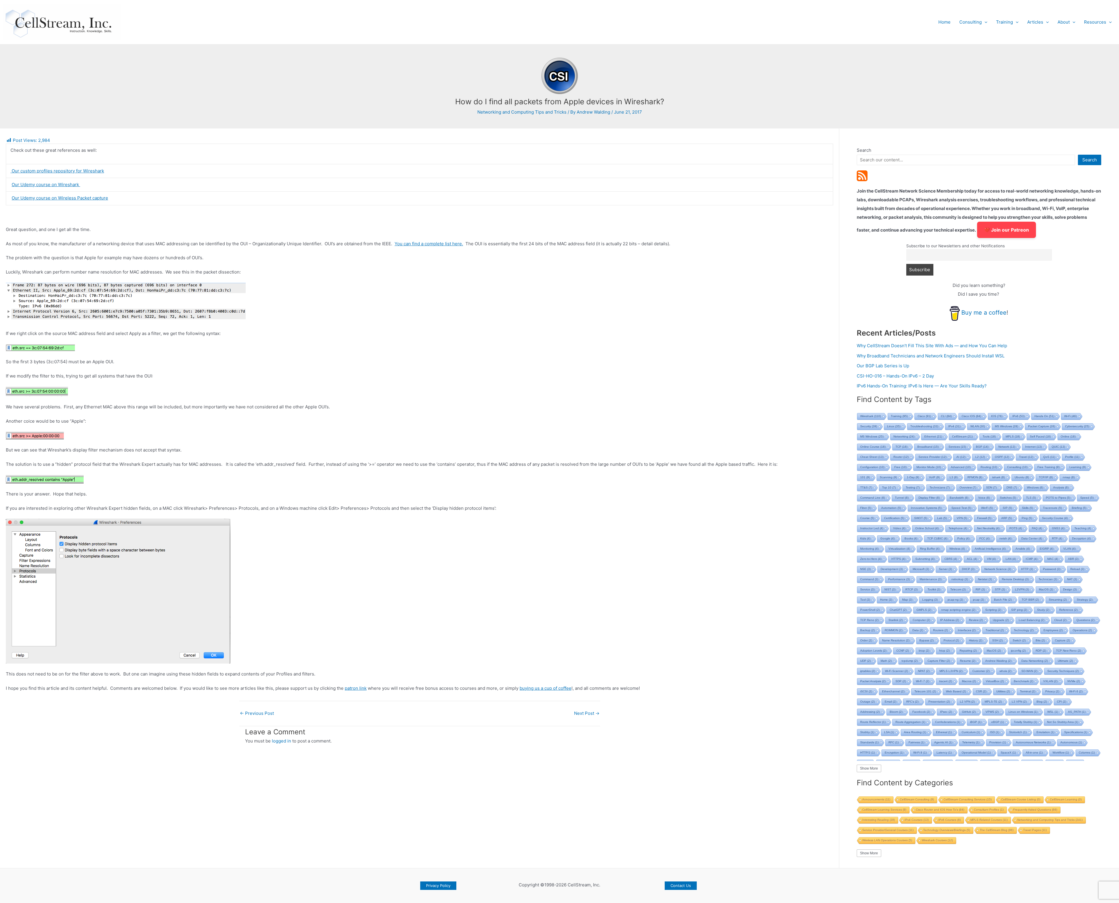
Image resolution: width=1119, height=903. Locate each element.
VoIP (934, 477)
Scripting (993, 609)
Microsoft (921, 569)
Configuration (872, 467)
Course (867, 518)
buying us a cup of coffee (545, 688)
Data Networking (1034, 660)
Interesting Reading (878, 819)
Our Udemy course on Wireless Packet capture (60, 198)
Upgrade (1001, 620)
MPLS (1013, 436)
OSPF (1002, 456)
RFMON (974, 477)
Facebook (921, 711)
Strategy (1084, 599)
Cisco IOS (971, 416)
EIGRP (1046, 548)
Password (1051, 569)
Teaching (1082, 528)
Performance (899, 579)
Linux (893, 426)
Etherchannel (893, 691)
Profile (1072, 456)
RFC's (912, 701)
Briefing (1079, 507)
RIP (980, 589)
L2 (980, 456)
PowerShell (870, 609)
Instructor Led (871, 528)
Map (907, 599)
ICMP (1031, 558)
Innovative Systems (926, 507)
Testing (913, 487)
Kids (865, 538)
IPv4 (954, 426)
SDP (900, 681)
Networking (903, 436)
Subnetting (925, 558)
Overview (968, 487)
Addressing (870, 711)
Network (1006, 446)
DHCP (968, 569)
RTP (1057, 538)
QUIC (1058, 446)
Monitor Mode (928, 467)
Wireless (957, 548)
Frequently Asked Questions (1035, 809)
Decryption (1081, 538)
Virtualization (899, 548)
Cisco (924, 416)
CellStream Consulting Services (968, 799)
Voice (984, 497)
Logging (930, 599)
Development (892, 569)
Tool (865, 599)
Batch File (1003, 599)
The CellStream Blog (997, 830)
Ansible (1023, 548)
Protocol (951, 640)
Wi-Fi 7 (922, 681)
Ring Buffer (929, 548)
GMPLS (923, 609)
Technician (1048, 579)
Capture (1062, 640)
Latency (944, 752)
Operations (1082, 630)
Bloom (896, 711)
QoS (1049, 456)
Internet (1033, 446)
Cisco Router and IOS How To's (940, 809)
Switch (1019, 640)
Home (944, 22)
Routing (989, 467)
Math (886, 660)
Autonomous (1071, 742)
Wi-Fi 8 (920, 752)
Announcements (876, 799)
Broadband (928, 446)
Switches (1008, 497)
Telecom (958, 589)
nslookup (959, 579)
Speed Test (961, 507)
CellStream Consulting (917, 799)
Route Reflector (873, 722)
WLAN (977, 426)
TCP (901, 446)
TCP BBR (1030, 599)
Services (957, 446)
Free (900, 467)
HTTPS (898, 558)
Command (869, 579)
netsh (1005, 538)
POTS (1015, 528)
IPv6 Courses (949, 819)
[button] (984, 22)
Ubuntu (1022, 477)
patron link (356, 688)
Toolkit (934, 589)
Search (864, 150)
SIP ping (1019, 609)
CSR (981, 691)
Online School (927, 528)
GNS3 (1058, 528)
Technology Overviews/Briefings (946, 830)
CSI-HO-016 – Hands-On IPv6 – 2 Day (895, 376)
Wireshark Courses (937, 840)
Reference (1068, 609)
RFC (893, 742)
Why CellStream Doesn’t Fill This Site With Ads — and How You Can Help (932, 345)
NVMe (1073, 681)
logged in (281, 741)
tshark (998, 477)
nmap (1069, 477)
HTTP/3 (867, 752)
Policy (963, 538)
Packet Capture (1041, 426)
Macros (969, 681)
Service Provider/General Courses (888, 830)
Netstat (985, 579)
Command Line (872, 497)
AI (960, 456)
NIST (889, 589)
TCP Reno (869, 620)
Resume (967, 660)
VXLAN (1050, 681)
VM (991, 558)
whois (1005, 671)
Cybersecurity (1077, 426)
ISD (994, 732)
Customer (981, 671)
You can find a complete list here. (429, 243)
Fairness (916, 742)
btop (924, 650)
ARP (1006, 518)
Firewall (984, 518)
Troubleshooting (924, 426)
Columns (1087, 752)
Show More (869, 768)
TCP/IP (1046, 477)
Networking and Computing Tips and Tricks (521, 112)
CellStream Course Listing (1020, 799)
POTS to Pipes (1058, 497)
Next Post (586, 713)
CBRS (950, 558)
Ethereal (944, 732)
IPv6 (1018, 416)
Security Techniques (1063, 671)
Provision (997, 742)
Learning (1077, 467)
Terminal (1027, 691)
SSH (997, 640)
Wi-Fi (1070, 416)
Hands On (1044, 416)
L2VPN (1022, 589)
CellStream (962, 436)
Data (917, 630)
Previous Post (257, 713)
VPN (962, 518)
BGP (982, 446)
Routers (940, 630)
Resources (1095, 22)
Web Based (956, 691)
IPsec (946, 711)
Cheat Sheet (872, 456)
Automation (891, 507)
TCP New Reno (1068, 650)
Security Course (1055, 518)
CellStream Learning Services (884, 809)
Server (945, 569)
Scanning (888, 477)
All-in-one (1034, 752)
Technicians (940, 487)
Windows (1035, 487)
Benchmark (1023, 681)
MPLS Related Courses (989, 819)
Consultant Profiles (989, 809)
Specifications (1075, 732)
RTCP (911, 589)
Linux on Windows (1023, 711)
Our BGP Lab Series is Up (883, 365)
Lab (942, 518)
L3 (954, 477)
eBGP (997, 722)
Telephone (958, 528)
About (1064, 22)
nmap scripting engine (958, 609)
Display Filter (929, 497)
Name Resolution (895, 640)
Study (1043, 609)
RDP (1041, 650)
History (975, 640)
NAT (1072, 579)
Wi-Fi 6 (1076, 691)
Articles (1035, 22)
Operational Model (976, 752)
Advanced (961, 467)
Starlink (895, 620)
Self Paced (1040, 436)
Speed (1087, 497)
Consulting (970, 22)
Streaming (1058, 599)
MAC (1052, 558)
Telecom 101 (925, 691)
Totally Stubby (1025, 722)
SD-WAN (1029, 671)
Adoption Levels (873, 650)
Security (868, 426)
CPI (1061, 701)
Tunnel (902, 497)
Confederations (947, 722)
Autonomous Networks (1033, 742)
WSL (1052, 711)
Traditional (995, 630)
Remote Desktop (1015, 579)
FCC (984, 538)
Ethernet (933, 436)
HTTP (1027, 569)
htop (944, 650)
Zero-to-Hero (871, 558)
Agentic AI (943, 742)
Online (1068, 436)
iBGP (975, 722)
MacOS (1046, 589)
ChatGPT (898, 609)
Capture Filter (939, 660)
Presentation (939, 701)
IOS (996, 416)
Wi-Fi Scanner (896, 671)
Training (1004, 22)
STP (1000, 589)
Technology (1024, 630)
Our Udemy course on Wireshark (46, 184)
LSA (889, 732)
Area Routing (915, 732)
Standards (869, 742)
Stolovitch (1018, 732)
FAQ (1037, 528)
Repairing (968, 650)
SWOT (920, 518)
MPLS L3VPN (951, 671)
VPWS (992, 711)
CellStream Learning (1066, 799)
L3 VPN (1019, 701)
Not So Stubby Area (1062, 722)
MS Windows (1006, 426)
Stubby (867, 732)
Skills (1027, 507)
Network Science (997, 569)
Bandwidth (959, 497)
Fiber (865, 507)
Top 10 (889, 487)
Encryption (894, 752)
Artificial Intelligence (990, 548)
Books (911, 538)
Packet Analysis (873, 681)
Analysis (1061, 487)
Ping (1027, 518)
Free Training (1048, 467)
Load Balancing (1031, 620)
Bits (1040, 640)
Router (901, 456)
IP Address (949, 620)
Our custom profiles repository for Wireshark (57, 171)
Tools (989, 436)
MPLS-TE (993, 701)
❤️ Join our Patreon (1006, 230)
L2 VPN (967, 701)
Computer (921, 620)
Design (1070, 589)
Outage (867, 701)
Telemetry (970, 742)
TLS (1031, 497)
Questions (1085, 620)
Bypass (926, 640)
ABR (1073, 558)
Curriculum (971, 732)
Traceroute (1052, 507)
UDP (865, 660)
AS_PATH (1076, 711)
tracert (945, 681)
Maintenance (931, 579)
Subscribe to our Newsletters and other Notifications (955, 246)
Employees (1053, 630)
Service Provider (932, 456)
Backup (867, 630)
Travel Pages (1035, 830)
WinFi (987, 507)
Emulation (1045, 732)
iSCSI (866, 691)
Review (976, 620)
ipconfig (1018, 650)
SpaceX (1008, 752)
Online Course (873, 446)
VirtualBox (995, 681)
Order (866, 640)
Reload (1077, 569)
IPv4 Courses (917, 819)
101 (865, 477)
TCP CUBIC (937, 538)
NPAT (924, 671)
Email (890, 701)
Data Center (1031, 538)
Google (887, 538)
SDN (991, 487)
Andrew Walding (998, 660)
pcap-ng (955, 599)
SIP (1007, 507)
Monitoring (869, 548)
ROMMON (893, 630)
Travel (1026, 456)
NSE (865, 569)
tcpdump (910, 660)
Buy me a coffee (984, 312)
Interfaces (967, 630)
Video (899, 528)
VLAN (1069, 548)
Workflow (1061, 752)
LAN (1011, 558)
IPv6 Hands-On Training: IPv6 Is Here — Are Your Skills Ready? (922, 386)
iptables (867, 671)
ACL (972, 558)
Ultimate (1065, 660)
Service (867, 589)
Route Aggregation (910, 722)
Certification (894, 518)
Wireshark (870, 416)
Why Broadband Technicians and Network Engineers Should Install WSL (930, 356)
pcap (978, 599)
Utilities (1003, 691)
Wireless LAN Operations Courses (887, 840)
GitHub (969, 711)
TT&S (866, 487)
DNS (1012, 487)
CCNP (902, 650)
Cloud (1060, 620)
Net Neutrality (988, 528)
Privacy (1052, 691)
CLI (946, 416)
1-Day (913, 477)
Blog (1042, 701)
